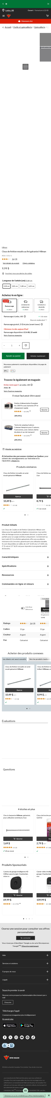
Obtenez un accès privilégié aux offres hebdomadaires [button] (24, 1096)
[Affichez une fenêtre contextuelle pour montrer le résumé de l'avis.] (30, 411)
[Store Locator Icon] (3, 10)
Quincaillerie (39, 27)
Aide (4, 955)
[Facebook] (5, 1037)
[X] (10, 1037)
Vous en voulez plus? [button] (38, 320)
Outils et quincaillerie (22, 27)
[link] (10, 259)
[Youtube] (22, 1037)
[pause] (6, 4)
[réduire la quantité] (19, 345)
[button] (24, 316)
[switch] (24, 608)
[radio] (6, 286)
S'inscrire (7, 1002)
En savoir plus (7, 1019)
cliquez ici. (15, 460)
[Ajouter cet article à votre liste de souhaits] (25, 345)
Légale (4, 980)
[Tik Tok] (33, 1037)
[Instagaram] (16, 1037)
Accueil (8, 27)
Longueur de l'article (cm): (14, 281)
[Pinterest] (27, 1037)
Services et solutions (10, 963)
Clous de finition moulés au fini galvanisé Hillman (24, 251)
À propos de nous (9, 972)
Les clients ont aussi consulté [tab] (14, 659)
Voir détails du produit (11, 263)
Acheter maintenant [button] (37, 356)
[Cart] (47, 16)
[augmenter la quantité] (4, 345)
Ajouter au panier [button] (13, 356)
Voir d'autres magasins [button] (13, 335)
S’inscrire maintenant (30, 946)
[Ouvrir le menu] (3, 16)
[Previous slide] (3, 4)
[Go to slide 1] (25, 67)
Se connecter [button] (25, 938)
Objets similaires (29, 263)
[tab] (9, 305)
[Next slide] (48, 4)
